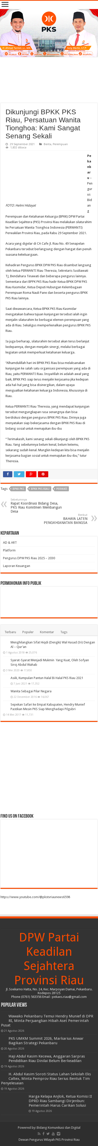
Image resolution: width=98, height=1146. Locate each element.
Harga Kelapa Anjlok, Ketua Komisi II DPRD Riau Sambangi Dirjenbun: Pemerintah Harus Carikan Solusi (60, 1101)
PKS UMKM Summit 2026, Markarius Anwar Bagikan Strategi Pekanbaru (46, 1040)
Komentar (47, 632)
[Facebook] (43, 1134)
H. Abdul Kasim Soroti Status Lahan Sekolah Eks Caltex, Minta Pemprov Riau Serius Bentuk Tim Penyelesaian (46, 1078)
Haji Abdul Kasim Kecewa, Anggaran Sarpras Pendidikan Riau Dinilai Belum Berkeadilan (47, 1058)
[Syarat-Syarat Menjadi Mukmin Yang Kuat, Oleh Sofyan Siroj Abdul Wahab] (5, 660)
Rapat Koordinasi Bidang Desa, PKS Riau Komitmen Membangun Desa (36, 505)
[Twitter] (48, 1134)
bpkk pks (18, 489)
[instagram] (58, 1134)
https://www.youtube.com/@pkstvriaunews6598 (35, 897)
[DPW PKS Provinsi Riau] (49, 33)
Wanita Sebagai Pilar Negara (31, 691)
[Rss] (39, 1134)
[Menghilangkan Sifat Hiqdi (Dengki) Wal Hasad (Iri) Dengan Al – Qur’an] (5, 642)
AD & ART (10, 542)
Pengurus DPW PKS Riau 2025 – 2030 (29, 558)
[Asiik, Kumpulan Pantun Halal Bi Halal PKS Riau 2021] (5, 678)
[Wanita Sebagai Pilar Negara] (5, 691)
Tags (63, 632)
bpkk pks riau (40, 489)
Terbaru (10, 632)
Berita (47, 144)
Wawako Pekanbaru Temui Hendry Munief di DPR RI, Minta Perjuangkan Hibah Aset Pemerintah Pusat (47, 1020)
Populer (28, 632)
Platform (9, 550)
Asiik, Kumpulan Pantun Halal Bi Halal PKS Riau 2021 (47, 678)
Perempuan (60, 144)
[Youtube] (53, 1134)
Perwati (61, 489)
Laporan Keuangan (16, 566)
